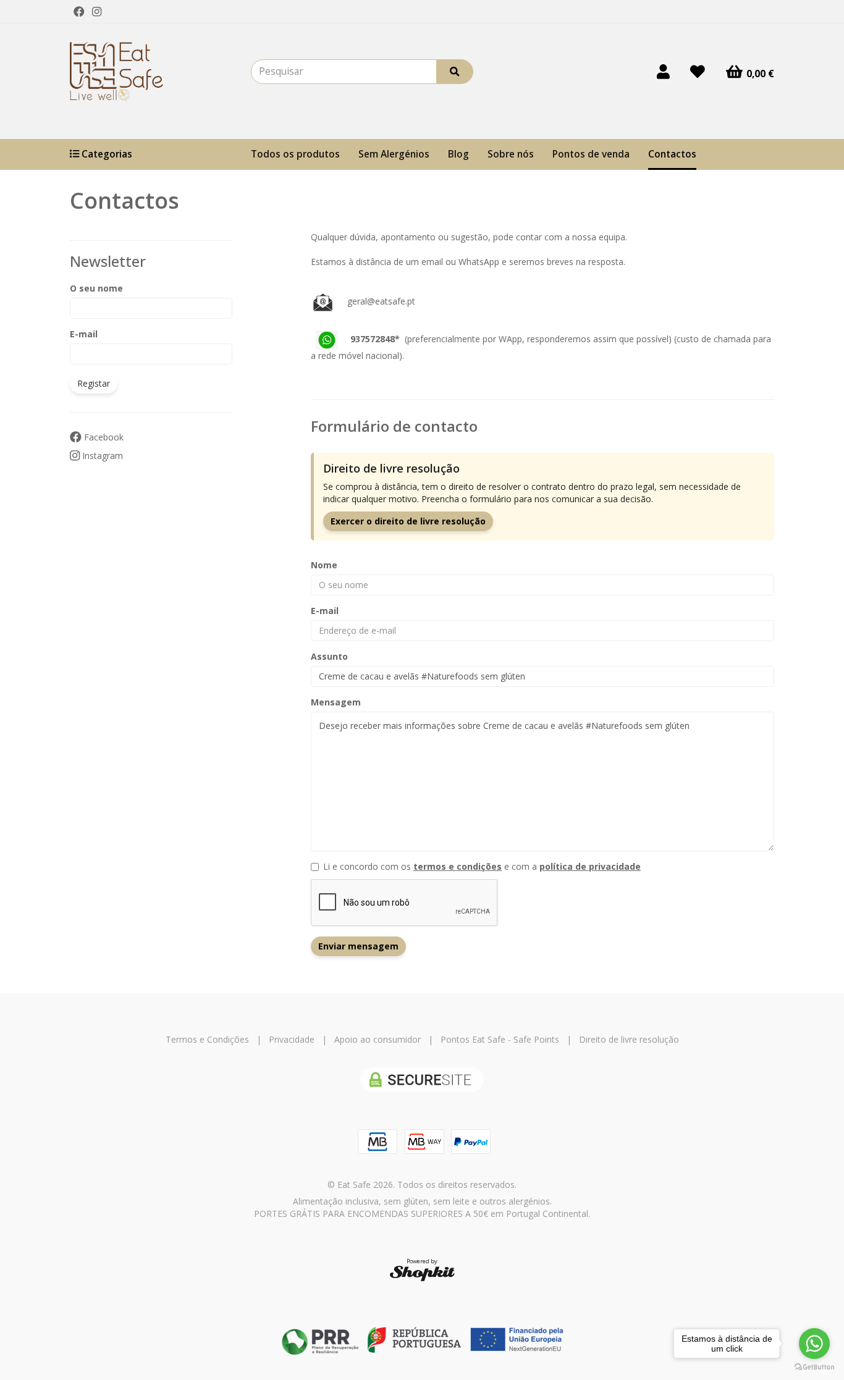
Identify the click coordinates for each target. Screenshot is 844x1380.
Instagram (101, 455)
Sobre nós (510, 154)
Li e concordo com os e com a (482, 866)
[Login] (663, 72)
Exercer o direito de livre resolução (408, 521)
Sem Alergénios (393, 154)
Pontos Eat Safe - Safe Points (500, 1039)
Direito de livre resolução (629, 1039)
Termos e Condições (207, 1039)
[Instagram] (96, 11)
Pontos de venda (591, 154)
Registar (93, 383)
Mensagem (336, 702)
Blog (458, 154)
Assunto (329, 656)
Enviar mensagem (358, 946)
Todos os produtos (295, 154)
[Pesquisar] (454, 71)
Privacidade (291, 1039)
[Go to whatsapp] (814, 1343)
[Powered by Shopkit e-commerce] (422, 1273)
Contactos (672, 154)
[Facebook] (79, 11)
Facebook (103, 437)
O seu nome (96, 288)
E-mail (84, 334)
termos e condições (457, 866)
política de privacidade (590, 866)
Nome (324, 565)
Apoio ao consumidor (377, 1039)
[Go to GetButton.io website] (814, 1367)
